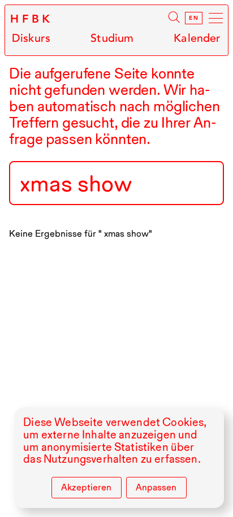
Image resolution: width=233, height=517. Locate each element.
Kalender (197, 38)
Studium (111, 38)
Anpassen (156, 487)
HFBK (31, 19)
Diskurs (31, 38)
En (194, 18)
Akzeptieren (86, 487)
